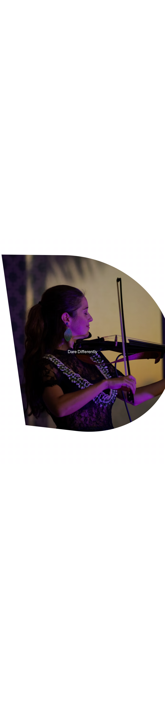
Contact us (8, 697)
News (127, 632)
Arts (87, 491)
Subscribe (154, 666)
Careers (129, 636)
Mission (8, 632)
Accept (142, 694)
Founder (9, 636)
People (8, 640)
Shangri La (90, 636)
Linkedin (35, 697)
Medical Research (54, 648)
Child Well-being (53, 640)
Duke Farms (90, 632)
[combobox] (132, 290)
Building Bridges (53, 636)
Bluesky (27, 697)
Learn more (11, 601)
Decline (153, 694)
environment (51, 644)
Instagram (18, 697)
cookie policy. (124, 693)
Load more (82, 255)
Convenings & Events (95, 640)
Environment (91, 312)
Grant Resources (13, 648)
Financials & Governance (17, 644)
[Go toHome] (23, 7)
